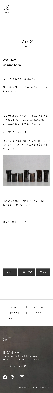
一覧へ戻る (26, 272)
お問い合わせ (15, 318)
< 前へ (10, 272)
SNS (5, 201)
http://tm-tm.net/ (17, 366)
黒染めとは (38, 307)
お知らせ (14, 307)
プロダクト (15, 312)
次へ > (42, 272)
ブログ (38, 312)
